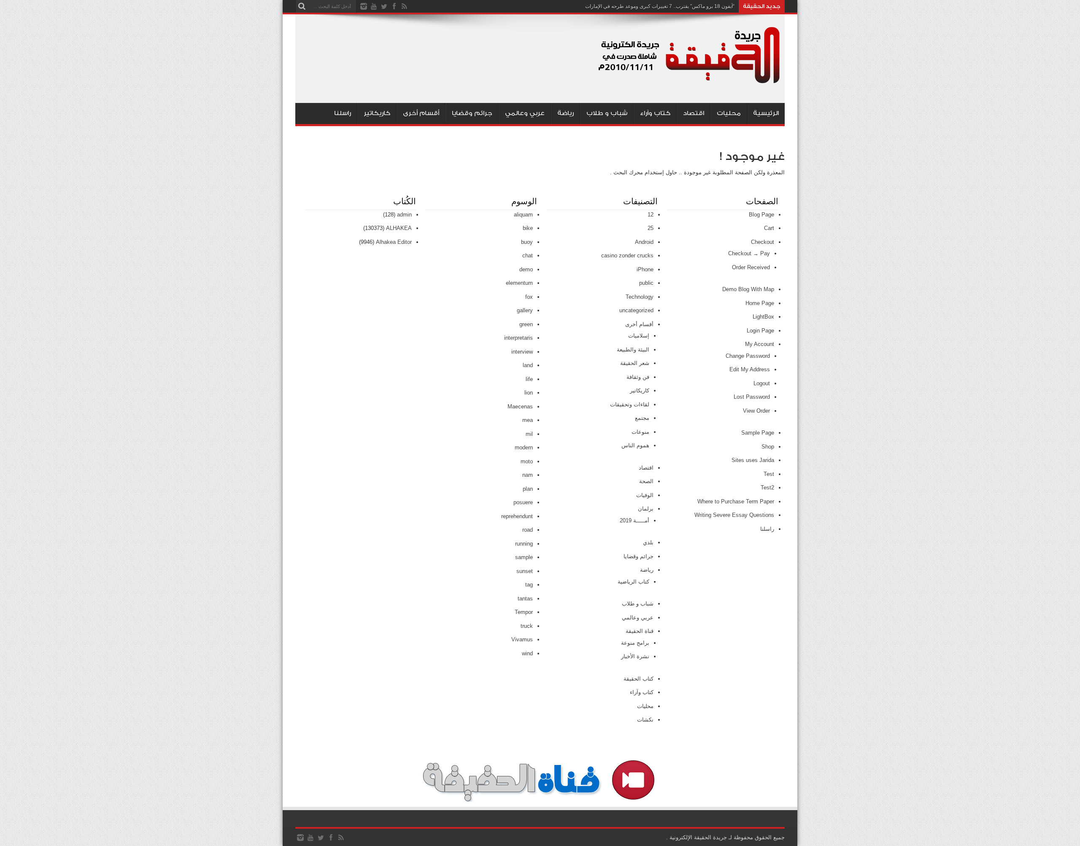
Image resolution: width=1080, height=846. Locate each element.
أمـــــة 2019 (634, 520)
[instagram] (363, 6)
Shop (767, 446)
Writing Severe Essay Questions (734, 515)
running (524, 544)
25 (650, 228)
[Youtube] (374, 6)
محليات (729, 113)
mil (529, 434)
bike (528, 228)
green (526, 324)
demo (526, 269)
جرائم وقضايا (472, 113)
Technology (639, 297)
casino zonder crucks (627, 255)
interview (522, 352)
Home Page (759, 303)
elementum (519, 283)
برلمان (645, 508)
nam (527, 475)
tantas (525, 598)
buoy (527, 242)
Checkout (762, 242)
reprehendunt (517, 516)
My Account (759, 344)
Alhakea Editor (394, 242)
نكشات (645, 719)
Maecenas (520, 406)
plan (528, 489)
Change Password (748, 356)
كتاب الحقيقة (638, 679)
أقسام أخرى (421, 113)
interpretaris (518, 338)
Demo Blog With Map (748, 289)
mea (527, 420)
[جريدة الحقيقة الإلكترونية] (690, 82)
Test (769, 474)
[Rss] (404, 6)
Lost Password (752, 397)
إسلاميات (638, 335)
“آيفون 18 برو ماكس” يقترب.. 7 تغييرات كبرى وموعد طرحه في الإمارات (659, 6)
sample (524, 557)
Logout (761, 383)
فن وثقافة (637, 377)
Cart (769, 228)
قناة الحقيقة (639, 631)
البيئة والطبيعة (633, 349)
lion (528, 392)
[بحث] (301, 6)
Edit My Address (749, 369)
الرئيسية (766, 113)
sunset (524, 571)
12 (650, 214)
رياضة (565, 113)
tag (529, 584)
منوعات (640, 432)
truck (527, 626)
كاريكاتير (377, 113)
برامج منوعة (635, 643)
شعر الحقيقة (634, 363)
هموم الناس (635, 445)
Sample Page (757, 433)
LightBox (763, 317)
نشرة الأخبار (635, 656)
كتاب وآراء (655, 113)
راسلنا (342, 113)
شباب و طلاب (606, 113)
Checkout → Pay (749, 253)
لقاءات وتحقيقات (629, 404)
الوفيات (644, 495)
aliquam (523, 214)
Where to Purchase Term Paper (735, 501)
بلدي (648, 542)
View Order (756, 411)
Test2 (767, 487)
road (527, 530)
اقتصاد (693, 113)
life (529, 379)
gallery (525, 310)
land (528, 365)
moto (527, 461)
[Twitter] (384, 6)
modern (524, 447)
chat (527, 255)
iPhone (645, 269)
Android (644, 242)
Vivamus (522, 639)
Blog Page (761, 214)
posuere (523, 502)
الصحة (646, 481)
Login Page (760, 330)
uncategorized (636, 310)
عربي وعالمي (525, 113)
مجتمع (642, 418)
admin (404, 214)
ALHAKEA (399, 228)
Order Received (751, 267)
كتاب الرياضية (633, 581)
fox (529, 297)
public (646, 283)
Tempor (524, 612)
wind (527, 653)
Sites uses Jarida (753, 460)
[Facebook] (394, 6)
